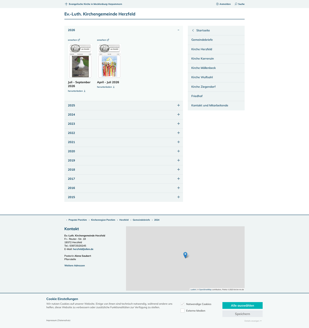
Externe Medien (195, 310)
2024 (156, 219)
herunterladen (75, 90)
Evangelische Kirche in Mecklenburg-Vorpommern (95, 4)
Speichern (242, 314)
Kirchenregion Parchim (103, 219)
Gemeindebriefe (141, 219)
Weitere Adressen (74, 265)
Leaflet (193, 289)
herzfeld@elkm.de (83, 249)
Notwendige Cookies (198, 304)
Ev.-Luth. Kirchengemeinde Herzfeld (99, 14)
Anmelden (225, 4)
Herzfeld (124, 219)
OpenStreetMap (205, 289)
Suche (241, 4)
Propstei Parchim (78, 219)
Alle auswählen (242, 305)
